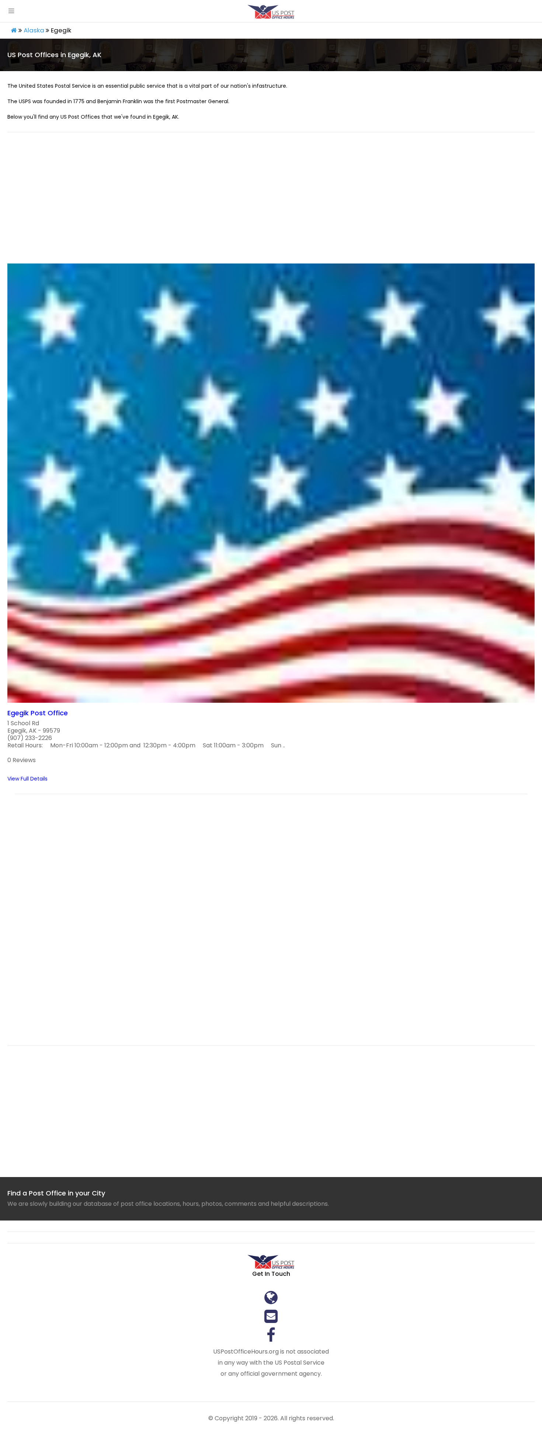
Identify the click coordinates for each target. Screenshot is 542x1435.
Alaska (34, 30)
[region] (271, 202)
